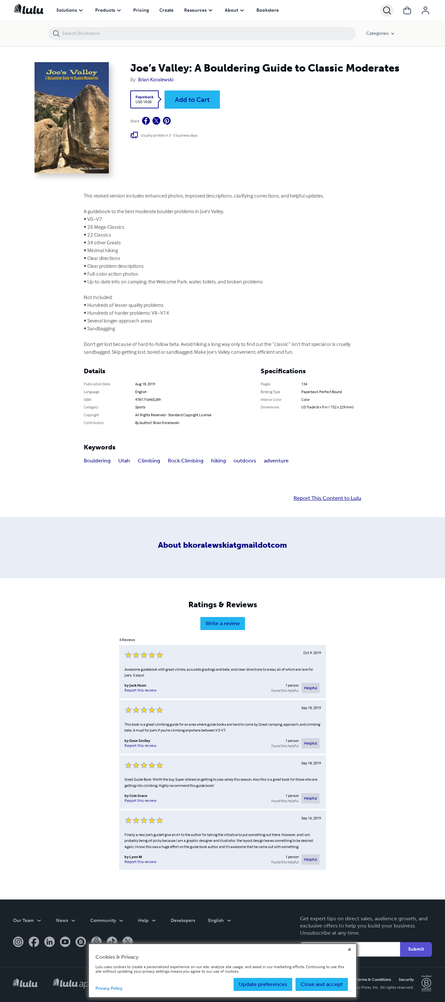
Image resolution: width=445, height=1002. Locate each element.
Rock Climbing (185, 461)
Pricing (141, 10)
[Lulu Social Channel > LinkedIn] (49, 942)
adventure (276, 461)
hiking (218, 461)
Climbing (149, 461)
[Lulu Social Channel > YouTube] (65, 942)
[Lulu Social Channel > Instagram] (18, 942)
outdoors (245, 461)
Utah (124, 461)
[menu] (81, 10)
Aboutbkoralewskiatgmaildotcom (222, 545)
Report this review (140, 690)
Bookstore (267, 10)
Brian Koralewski (155, 79)
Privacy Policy (108, 988)
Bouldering (97, 461)
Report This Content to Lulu (327, 498)
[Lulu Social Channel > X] (127, 942)
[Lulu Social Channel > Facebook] (34, 942)
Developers (183, 920)
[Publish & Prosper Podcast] (96, 942)
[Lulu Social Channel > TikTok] (112, 942)
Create (166, 10)
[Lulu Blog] (81, 942)
